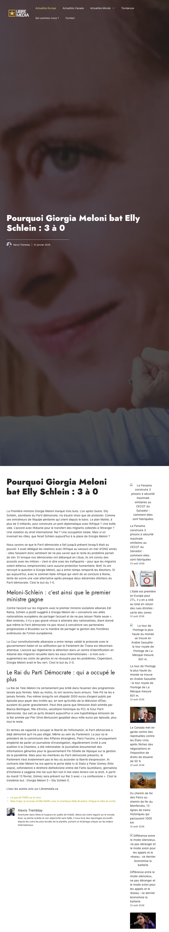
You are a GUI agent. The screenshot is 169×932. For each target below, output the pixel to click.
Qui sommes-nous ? (47, 18)
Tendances (127, 8)
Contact (70, 18)
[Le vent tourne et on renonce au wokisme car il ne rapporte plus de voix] (143, 926)
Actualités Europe (45, 8)
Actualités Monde (100, 8)
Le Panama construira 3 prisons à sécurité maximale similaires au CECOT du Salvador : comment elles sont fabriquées (141, 542)
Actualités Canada (73, 8)
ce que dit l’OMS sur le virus (25, 797)
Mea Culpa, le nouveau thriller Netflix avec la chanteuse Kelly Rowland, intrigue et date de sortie (62, 801)
